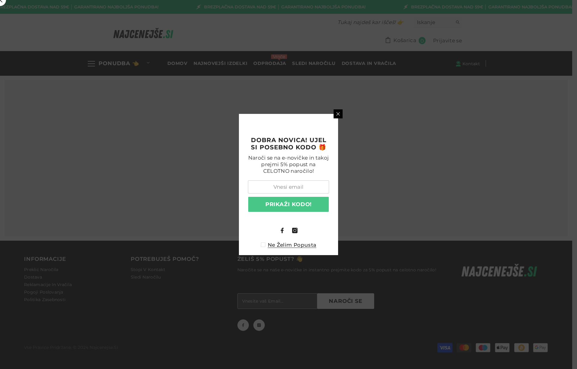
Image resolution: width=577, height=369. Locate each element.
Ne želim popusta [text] (292, 245)
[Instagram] (294, 230)
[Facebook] (282, 230)
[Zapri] (338, 113)
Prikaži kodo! (288, 204)
